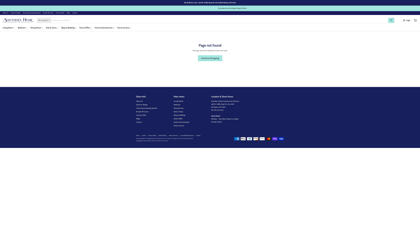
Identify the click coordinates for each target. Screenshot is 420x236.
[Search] (391, 20)
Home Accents (123, 28)
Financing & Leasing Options (32, 13)
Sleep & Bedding (68, 28)
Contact (74, 13)
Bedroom (22, 28)
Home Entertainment (104, 28)
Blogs (68, 13)
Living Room (8, 28)
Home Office (85, 28)
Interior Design (15, 13)
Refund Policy (162, 135)
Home (138, 135)
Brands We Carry (48, 13)
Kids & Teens (51, 28)
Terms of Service (173, 135)
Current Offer (60, 13)
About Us (5, 13)
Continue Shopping (210, 58)
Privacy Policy (152, 135)
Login (408, 20)
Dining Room (36, 28)
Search (144, 135)
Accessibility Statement (187, 135)
